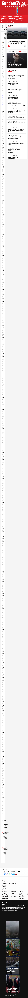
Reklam (13, 871)
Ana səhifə (5, 869)
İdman (3, 20)
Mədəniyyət (20, 20)
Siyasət (10, 16)
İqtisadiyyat (18, 16)
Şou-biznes (22, 896)
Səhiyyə (21, 895)
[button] (16, 51)
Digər (13, 22)
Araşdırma (10, 20)
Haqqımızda (24, 4)
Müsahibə (20, 18)
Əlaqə (22, 7)
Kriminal (12, 18)
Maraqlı (21, 898)
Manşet (3, 16)
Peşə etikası (24, 5)
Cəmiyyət (4, 18)
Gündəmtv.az (3, 102)
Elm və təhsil (5, 22)
